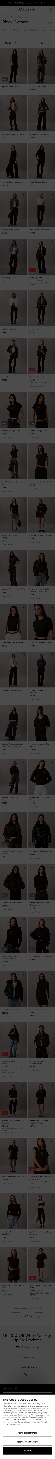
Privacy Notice (13, 1424)
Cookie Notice (40, 1422)
